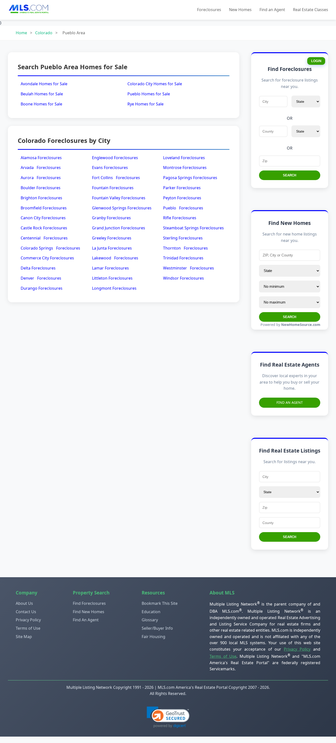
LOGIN (316, 61)
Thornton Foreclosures (185, 248)
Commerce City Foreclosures (47, 258)
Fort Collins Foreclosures (116, 177)
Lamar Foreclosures (110, 268)
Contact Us (26, 611)
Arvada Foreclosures (41, 167)
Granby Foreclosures (111, 217)
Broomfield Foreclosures (44, 208)
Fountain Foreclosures (113, 187)
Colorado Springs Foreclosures (50, 248)
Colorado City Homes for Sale (154, 83)
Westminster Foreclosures (188, 268)
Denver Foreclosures (41, 278)
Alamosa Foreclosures (41, 157)
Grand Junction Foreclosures (118, 228)
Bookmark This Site (160, 603)
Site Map (24, 636)
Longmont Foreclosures (114, 288)
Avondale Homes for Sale (44, 83)
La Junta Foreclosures (112, 248)
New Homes (240, 9)
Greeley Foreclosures (111, 238)
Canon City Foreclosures (43, 217)
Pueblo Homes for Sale (148, 94)
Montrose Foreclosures (185, 167)
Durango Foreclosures (41, 288)
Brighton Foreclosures (41, 198)
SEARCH (289, 175)
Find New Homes (88, 611)
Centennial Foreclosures (44, 238)
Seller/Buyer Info (157, 628)
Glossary (150, 620)
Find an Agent (272, 9)
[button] (168, 717)
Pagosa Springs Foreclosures (190, 177)
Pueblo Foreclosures (183, 208)
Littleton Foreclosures (112, 278)
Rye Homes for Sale (145, 104)
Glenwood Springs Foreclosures (122, 208)
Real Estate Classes (310, 9)
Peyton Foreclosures (182, 198)
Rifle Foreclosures (179, 217)
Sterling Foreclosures (183, 238)
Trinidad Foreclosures (183, 258)
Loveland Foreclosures (184, 157)
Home (21, 32)
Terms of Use (28, 628)
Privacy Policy (28, 620)
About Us (24, 603)
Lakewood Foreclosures (115, 258)
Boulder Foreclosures (41, 187)
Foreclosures (209, 9)
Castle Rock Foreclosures (44, 228)
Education (151, 611)
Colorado (43, 32)
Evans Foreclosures (110, 167)
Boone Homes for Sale (41, 104)
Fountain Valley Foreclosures (118, 198)
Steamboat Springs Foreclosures (193, 228)
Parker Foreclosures (182, 187)
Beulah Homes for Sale (42, 94)
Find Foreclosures (89, 603)
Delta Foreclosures (38, 268)
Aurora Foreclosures (41, 177)
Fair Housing (153, 636)
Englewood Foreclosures (115, 157)
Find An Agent (289, 402)
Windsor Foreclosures (183, 278)
